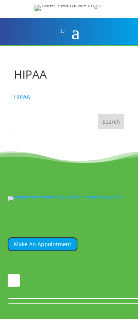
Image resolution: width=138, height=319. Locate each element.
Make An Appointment (42, 244)
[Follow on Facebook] (14, 280)
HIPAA (22, 97)
